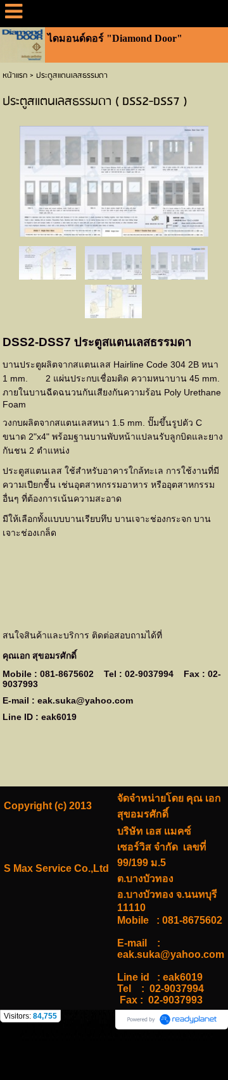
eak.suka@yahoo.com (85, 700)
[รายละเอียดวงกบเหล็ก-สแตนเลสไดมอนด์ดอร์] (47, 262)
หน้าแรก (15, 75)
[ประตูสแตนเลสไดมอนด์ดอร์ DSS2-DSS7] (114, 179)
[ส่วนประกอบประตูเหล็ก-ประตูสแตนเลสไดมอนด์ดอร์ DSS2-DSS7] (113, 300)
